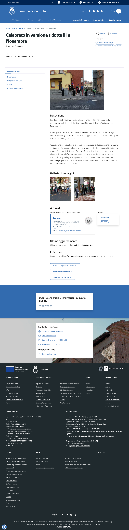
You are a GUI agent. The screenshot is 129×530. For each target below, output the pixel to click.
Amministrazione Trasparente (16, 458)
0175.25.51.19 (14, 421)
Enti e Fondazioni (12, 396)
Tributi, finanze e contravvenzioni (71, 396)
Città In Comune (103, 521)
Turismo (62, 399)
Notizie (88, 383)
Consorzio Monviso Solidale (45, 468)
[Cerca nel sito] (118, 11)
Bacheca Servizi (11, 480)
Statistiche (9, 503)
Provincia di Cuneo (42, 461)
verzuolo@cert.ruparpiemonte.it (20, 429)
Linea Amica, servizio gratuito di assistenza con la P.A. (83, 464)
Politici (8, 403)
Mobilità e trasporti (66, 390)
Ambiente (39, 387)
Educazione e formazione (44, 406)
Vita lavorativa (65, 403)
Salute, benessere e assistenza (70, 393)
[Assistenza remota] (111, 521)
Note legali (9, 490)
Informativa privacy (12, 487)
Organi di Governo (12, 383)
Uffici (7, 390)
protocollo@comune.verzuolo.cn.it (69, 230)
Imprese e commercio (67, 387)
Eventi (108, 383)
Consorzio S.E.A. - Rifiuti (73, 458)
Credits (8, 497)
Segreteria (57, 218)
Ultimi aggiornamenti (13, 500)
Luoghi (108, 387)
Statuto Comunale (12, 484)
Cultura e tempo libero (43, 403)
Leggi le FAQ (10, 468)
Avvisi (21, 28)
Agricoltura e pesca (42, 383)
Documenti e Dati (12, 393)
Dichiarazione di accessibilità (15, 461)
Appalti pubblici (41, 393)
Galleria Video (110, 396)
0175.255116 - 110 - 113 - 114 (66, 227)
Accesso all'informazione (81, 20)
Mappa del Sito (11, 506)
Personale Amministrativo (14, 399)
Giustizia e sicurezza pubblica (69, 383)
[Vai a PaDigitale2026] (110, 368)
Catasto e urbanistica (43, 399)
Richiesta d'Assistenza (13, 477)
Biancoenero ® (72, 524)
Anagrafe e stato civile (43, 390)
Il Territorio (109, 390)
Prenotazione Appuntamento (15, 471)
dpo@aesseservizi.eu (77, 443)
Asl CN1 (38, 464)
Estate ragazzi (90, 387)
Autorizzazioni (40, 396)
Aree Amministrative (13, 387)
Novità (14, 28)
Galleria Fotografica (112, 393)
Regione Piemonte (13, 2)
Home (8, 28)
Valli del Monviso (71, 461)
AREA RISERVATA (64, 527)
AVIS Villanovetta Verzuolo (74, 468)
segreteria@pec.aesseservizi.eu (79, 445)
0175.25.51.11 (14, 419)
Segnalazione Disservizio (14, 474)
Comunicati (89, 390)
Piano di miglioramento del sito (16, 464)
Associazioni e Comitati (113, 406)
